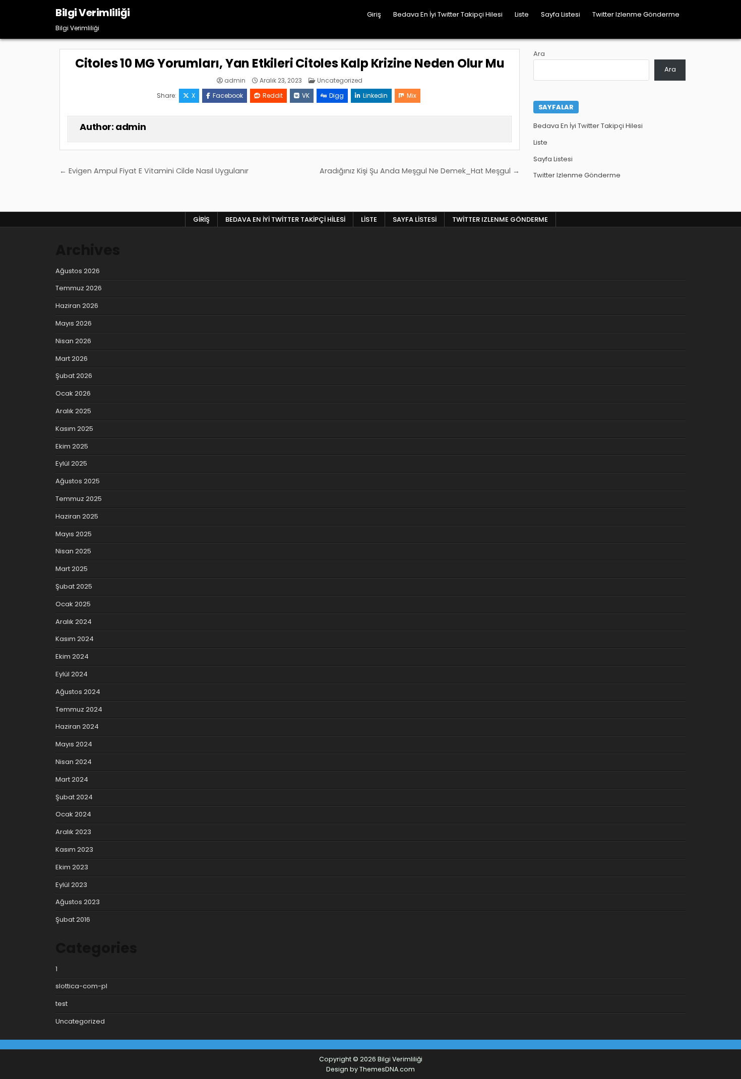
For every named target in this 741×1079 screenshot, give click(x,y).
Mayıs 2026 (73, 323)
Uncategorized (339, 80)
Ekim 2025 (71, 446)
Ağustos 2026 (77, 271)
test (61, 1003)
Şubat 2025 (73, 586)
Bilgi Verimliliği (92, 13)
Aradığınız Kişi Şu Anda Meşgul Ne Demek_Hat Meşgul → (420, 171)
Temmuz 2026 (78, 288)
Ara (539, 53)
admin (234, 81)
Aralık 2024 (73, 621)
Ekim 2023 (71, 867)
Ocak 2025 (73, 604)
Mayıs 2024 (73, 744)
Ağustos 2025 (77, 481)
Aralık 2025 (73, 411)
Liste (522, 14)
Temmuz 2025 (78, 498)
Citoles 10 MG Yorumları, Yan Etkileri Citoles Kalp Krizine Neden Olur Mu (290, 63)
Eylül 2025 (71, 463)
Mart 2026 (71, 358)
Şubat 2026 (73, 375)
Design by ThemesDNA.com (370, 1069)
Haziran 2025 (76, 516)
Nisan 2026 (73, 341)
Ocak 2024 (73, 814)
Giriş (374, 14)
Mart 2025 (71, 569)
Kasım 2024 (74, 639)
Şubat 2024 (74, 797)
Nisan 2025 (73, 551)
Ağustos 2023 (77, 902)
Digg (336, 95)
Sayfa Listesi (560, 14)
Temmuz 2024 (78, 709)
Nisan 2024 (73, 762)
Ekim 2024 (72, 656)
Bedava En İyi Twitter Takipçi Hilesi (448, 14)
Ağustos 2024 (77, 691)
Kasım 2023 (74, 849)
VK (306, 95)
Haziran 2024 (77, 726)
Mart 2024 (71, 779)
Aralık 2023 (73, 832)
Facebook (228, 95)
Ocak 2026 (73, 393)
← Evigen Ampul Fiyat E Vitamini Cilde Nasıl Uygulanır (154, 171)
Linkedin (375, 95)
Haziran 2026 (76, 305)
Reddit (273, 95)
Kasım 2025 (74, 428)
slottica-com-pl (81, 986)
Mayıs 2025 (73, 534)
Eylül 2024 (71, 674)
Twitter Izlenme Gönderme (636, 14)
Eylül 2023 (71, 885)
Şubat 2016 (72, 919)
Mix (411, 95)
